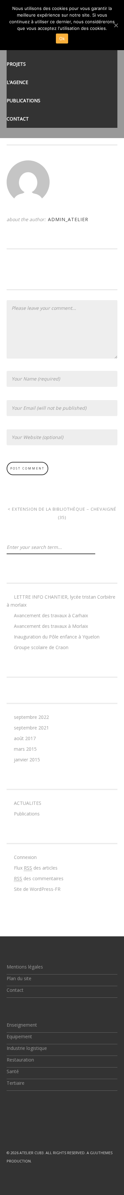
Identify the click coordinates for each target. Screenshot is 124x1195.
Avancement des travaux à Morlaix (51, 626)
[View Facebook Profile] (24, 1129)
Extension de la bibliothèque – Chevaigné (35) (62, 513)
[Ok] (115, 25)
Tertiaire (15, 1083)
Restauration (20, 1060)
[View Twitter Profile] (9, 1129)
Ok (62, 38)
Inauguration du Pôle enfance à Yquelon (57, 637)
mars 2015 (25, 749)
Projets (16, 64)
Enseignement (22, 1025)
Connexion (25, 857)
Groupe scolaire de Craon (41, 647)
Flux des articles (36, 868)
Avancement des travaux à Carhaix (51, 615)
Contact (18, 119)
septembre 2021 (31, 728)
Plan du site (19, 978)
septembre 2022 (31, 717)
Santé (13, 1071)
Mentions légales (25, 967)
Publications (23, 100)
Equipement (19, 1036)
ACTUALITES (27, 803)
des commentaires (38, 878)
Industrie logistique (27, 1048)
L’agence (17, 82)
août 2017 (25, 738)
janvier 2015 (27, 759)
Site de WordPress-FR (37, 889)
